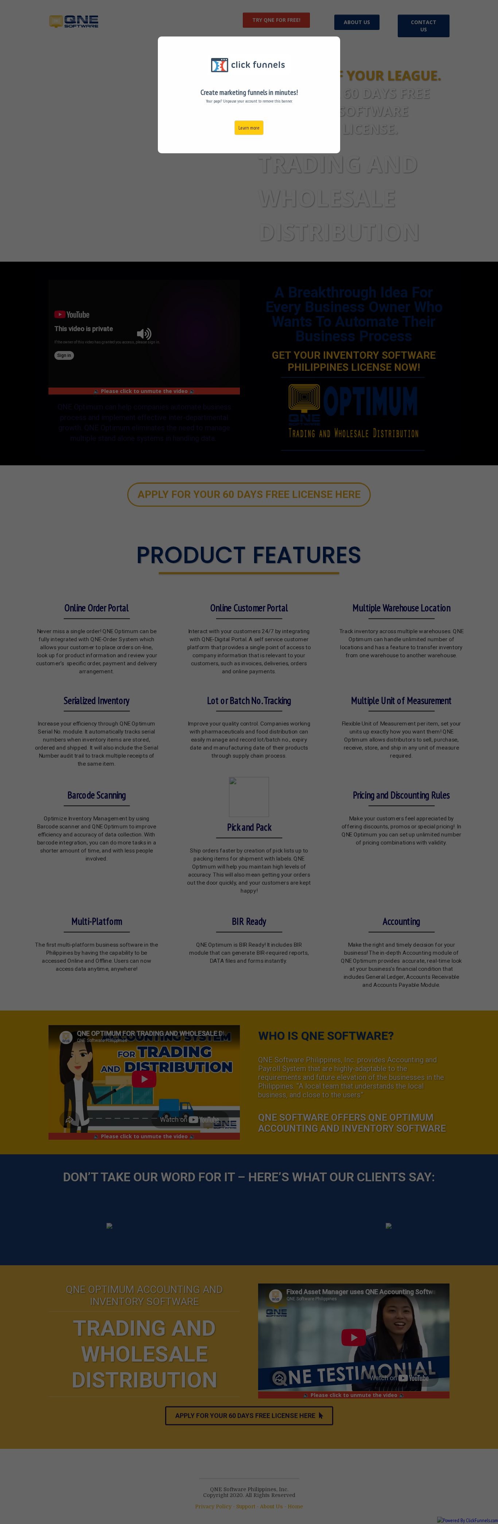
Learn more (249, 127)
